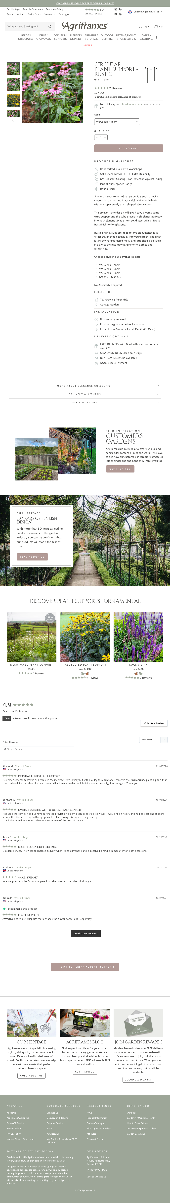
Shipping (112, 96)
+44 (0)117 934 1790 (97, 1169)
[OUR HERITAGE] (31, 1023)
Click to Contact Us (96, 1176)
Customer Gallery (54, 9)
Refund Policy (14, 1128)
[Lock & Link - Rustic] (136, 673)
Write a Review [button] (155, 723)
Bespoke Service (55, 1123)
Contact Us (49, 14)
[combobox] (30, 26)
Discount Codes (95, 1139)
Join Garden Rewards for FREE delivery (62, 1141)
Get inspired (120, 469)
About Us (11, 1112)
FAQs (89, 1112)
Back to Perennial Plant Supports (87, 967)
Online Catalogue (95, 1123)
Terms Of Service (15, 1123)
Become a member (138, 1079)
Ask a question (85, 402)
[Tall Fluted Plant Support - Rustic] (87, 673)
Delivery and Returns (57, 1118)
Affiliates (91, 1133)
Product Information (97, 1118)
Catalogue (64, 14)
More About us (31, 1075)
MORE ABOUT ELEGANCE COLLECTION (85, 386)
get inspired (85, 1072)
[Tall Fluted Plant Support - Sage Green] (82, 673)
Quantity (101, 131)
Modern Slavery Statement (21, 1139)
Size (97, 115)
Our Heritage (13, 9)
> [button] (85, 933)
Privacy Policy (14, 1133)
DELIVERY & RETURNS (85, 394)
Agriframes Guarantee (18, 1118)
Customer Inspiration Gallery (141, 1128)
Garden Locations (16, 14)
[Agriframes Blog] (85, 1023)
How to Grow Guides (137, 1123)
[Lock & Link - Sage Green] (140, 673)
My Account (53, 1133)
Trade (49, 1128)
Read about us (32, 557)
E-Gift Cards (34, 14)
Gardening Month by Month (141, 1118)
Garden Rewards (132, 104)
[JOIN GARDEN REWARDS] (138, 1023)
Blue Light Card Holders (99, 1128)
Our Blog (131, 1112)
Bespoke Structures (33, 9)
